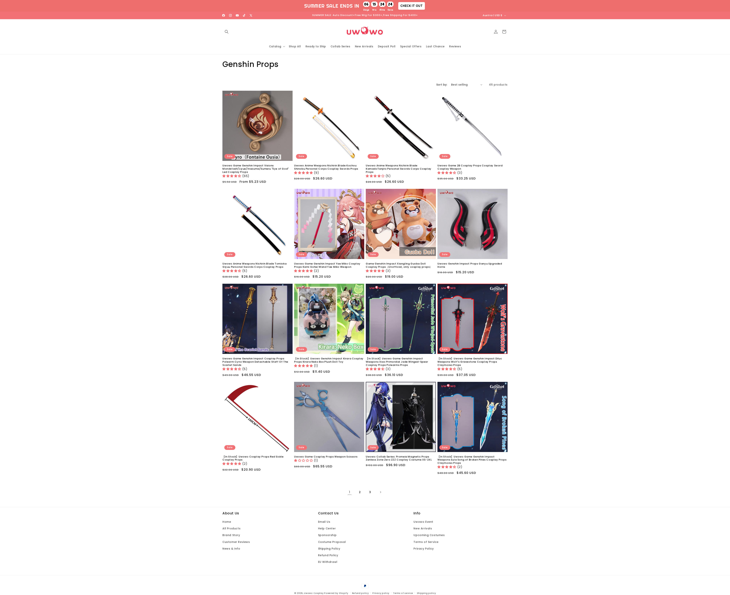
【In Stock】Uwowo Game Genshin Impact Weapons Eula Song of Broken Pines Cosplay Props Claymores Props (471, 460)
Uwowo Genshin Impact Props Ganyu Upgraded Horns (469, 265)
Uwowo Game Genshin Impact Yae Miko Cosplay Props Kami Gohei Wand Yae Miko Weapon (327, 265)
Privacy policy (380, 592)
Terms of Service (426, 542)
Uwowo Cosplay (313, 593)
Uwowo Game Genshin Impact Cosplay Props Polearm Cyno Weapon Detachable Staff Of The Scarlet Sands (255, 362)
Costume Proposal (332, 542)
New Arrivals (422, 528)
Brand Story (231, 535)
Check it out (411, 6)
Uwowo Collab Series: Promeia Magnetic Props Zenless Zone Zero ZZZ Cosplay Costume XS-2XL (399, 458)
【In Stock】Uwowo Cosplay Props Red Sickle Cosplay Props (253, 458)
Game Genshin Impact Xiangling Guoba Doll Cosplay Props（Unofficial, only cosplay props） (399, 265)
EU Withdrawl (327, 562)
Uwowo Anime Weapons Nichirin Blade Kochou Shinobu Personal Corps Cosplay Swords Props (326, 167)
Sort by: (441, 85)
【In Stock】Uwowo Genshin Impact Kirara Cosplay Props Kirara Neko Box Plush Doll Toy (328, 360)
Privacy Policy (423, 549)
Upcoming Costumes (429, 535)
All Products (231, 528)
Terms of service (403, 592)
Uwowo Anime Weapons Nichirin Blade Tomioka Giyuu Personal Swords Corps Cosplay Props (254, 265)
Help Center (327, 528)
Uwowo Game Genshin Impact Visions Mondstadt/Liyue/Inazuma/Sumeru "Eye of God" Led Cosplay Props (255, 169)
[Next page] (380, 492)
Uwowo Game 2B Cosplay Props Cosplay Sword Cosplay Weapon (470, 167)
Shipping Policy (329, 549)
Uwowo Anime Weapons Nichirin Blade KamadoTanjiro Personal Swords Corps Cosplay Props (398, 169)
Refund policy (360, 592)
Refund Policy (328, 555)
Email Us (324, 522)
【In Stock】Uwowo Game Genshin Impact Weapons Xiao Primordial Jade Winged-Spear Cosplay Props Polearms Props (397, 362)
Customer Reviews (236, 542)
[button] (226, 32)
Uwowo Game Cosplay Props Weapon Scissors (326, 456)
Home (226, 522)
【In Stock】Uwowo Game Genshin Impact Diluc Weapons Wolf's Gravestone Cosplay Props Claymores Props (469, 362)
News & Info (231, 549)
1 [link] (349, 492)
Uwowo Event (423, 522)
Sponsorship (327, 535)
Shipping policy (426, 592)
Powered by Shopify (336, 593)
